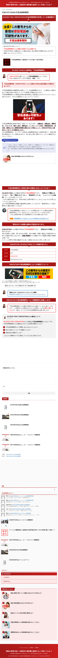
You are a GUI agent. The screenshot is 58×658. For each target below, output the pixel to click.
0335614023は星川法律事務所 (19, 405)
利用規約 (31, 647)
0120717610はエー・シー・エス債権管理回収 (22, 496)
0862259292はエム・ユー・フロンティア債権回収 (25, 435)
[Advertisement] (29, 175)
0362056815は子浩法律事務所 (18, 550)
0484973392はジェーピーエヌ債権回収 (21, 520)
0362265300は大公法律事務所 (19, 425)
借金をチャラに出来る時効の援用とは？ (22, 613)
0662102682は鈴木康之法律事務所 (22, 509)
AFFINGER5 (47, 656)
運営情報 (36, 647)
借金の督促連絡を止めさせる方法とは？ (22, 603)
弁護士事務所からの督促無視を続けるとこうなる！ (25, 622)
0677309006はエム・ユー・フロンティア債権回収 (25, 444)
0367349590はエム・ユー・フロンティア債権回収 (24, 540)
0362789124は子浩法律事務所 (13, 454)
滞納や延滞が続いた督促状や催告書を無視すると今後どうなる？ (29, 5)
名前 (4, 386)
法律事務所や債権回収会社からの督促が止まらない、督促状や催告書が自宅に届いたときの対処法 (29, 653)
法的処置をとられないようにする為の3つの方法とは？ (31, 218)
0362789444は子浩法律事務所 (19, 415)
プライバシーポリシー (24, 647)
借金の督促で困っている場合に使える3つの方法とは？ (26, 593)
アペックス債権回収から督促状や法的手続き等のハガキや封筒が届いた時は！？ (32, 530)
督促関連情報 (7, 574)
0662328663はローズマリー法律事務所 (20, 513)
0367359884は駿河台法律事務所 (21, 504)
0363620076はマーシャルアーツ (19, 560)
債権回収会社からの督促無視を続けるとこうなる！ (25, 632)
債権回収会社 (7, 581)
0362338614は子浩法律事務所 (13, 456)
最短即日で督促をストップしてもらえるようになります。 (27, 294)
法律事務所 (6, 577)
